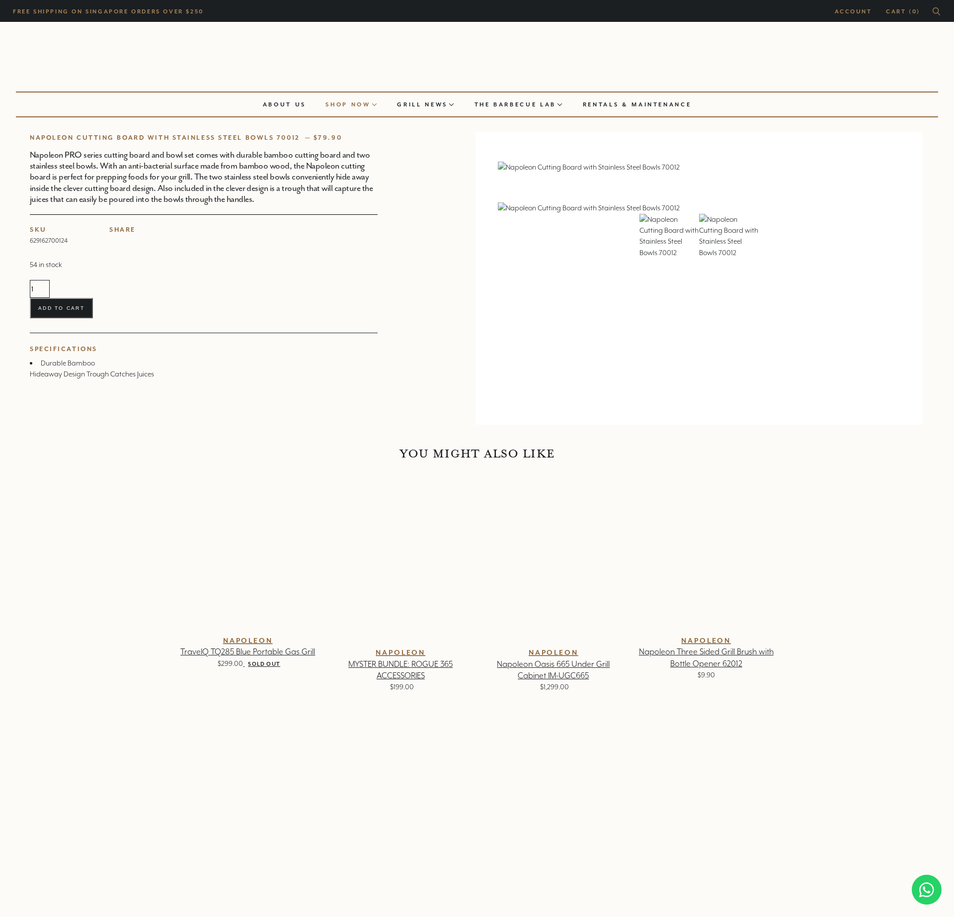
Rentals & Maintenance (637, 104)
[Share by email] (153, 239)
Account (853, 11)
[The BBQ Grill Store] (477, 54)
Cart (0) (903, 11)
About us (284, 104)
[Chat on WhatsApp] (927, 890)
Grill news (422, 104)
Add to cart (61, 308)
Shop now (347, 104)
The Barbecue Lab (515, 104)
